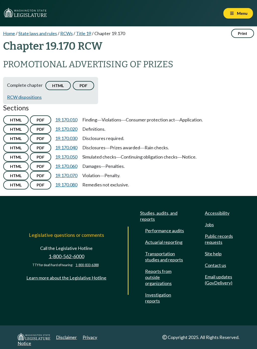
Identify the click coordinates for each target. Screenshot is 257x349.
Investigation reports (158, 298)
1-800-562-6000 (66, 256)
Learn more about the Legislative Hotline (66, 278)
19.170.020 (66, 129)
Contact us (215, 265)
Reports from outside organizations (158, 277)
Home (9, 33)
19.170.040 (66, 147)
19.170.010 (66, 119)
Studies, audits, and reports (158, 216)
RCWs (66, 33)
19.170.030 (66, 138)
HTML (58, 85)
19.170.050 (66, 157)
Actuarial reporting (163, 242)
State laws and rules (37, 33)
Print (242, 33)
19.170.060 (66, 166)
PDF (83, 85)
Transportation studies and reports (164, 256)
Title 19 (83, 33)
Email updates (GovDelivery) (218, 280)
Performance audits (164, 230)
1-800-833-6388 (87, 265)
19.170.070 (66, 175)
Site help (213, 253)
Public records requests (219, 239)
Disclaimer (66, 337)
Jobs (209, 224)
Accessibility (217, 213)
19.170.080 (66, 184)
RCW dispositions (24, 97)
